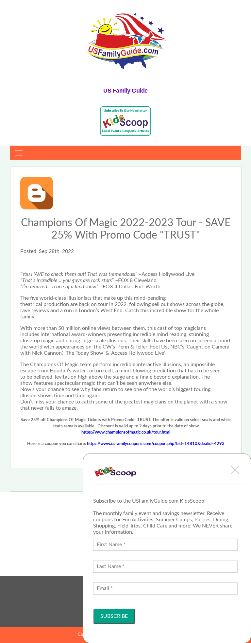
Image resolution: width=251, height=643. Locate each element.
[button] (235, 469)
